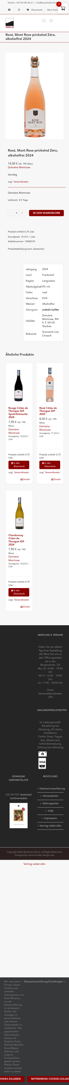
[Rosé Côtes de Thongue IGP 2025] (50, 383)
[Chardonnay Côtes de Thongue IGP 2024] (19, 510)
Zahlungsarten (50, 803)
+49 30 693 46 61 (24, 3)
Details (26, 479)
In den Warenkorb (46, 213)
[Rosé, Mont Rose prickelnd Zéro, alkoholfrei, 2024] (34, 96)
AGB (50, 811)
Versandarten (50, 796)
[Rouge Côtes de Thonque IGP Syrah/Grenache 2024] (19, 383)
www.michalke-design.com (41, 855)
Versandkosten (21, 182)
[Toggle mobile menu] (51, 21)
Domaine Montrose (19, 167)
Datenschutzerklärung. (36, 981)
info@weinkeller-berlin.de (49, 3)
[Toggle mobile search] (44, 21)
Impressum (50, 818)
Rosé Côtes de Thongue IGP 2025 (48, 411)
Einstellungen (55, 981)
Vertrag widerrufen (50, 826)
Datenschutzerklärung (51, 788)
